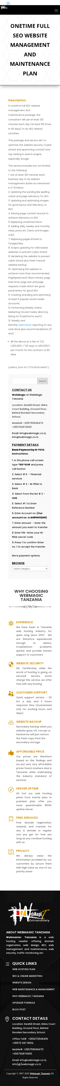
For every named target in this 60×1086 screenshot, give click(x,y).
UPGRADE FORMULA (23, 1002)
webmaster (25, 325)
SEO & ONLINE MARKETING (27, 976)
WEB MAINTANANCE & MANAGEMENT (33, 989)
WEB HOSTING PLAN (23, 969)
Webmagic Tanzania (40, 1073)
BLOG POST (19, 1009)
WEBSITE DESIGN (21, 982)
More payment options (26, 555)
